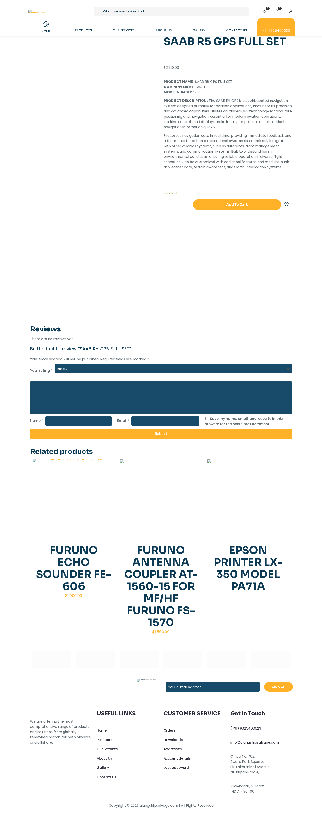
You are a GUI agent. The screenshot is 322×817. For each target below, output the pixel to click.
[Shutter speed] (270, 660)
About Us (104, 758)
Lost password (176, 767)
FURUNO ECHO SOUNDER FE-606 (73, 568)
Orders (169, 730)
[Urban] (182, 660)
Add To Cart (237, 204)
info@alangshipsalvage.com (254, 742)
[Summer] (139, 660)
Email (123, 420)
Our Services (107, 749)
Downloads (173, 739)
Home (102, 730)
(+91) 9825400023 (245, 728)
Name (36, 420)
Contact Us (106, 777)
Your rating (41, 370)
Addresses (173, 749)
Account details (177, 758)
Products (104, 739)
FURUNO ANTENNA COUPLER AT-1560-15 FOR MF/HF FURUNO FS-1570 (161, 586)
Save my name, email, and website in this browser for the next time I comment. (244, 421)
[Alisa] (51, 660)
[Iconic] (95, 660)
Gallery (103, 767)
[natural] (226, 660)
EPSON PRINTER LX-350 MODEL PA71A (248, 568)
